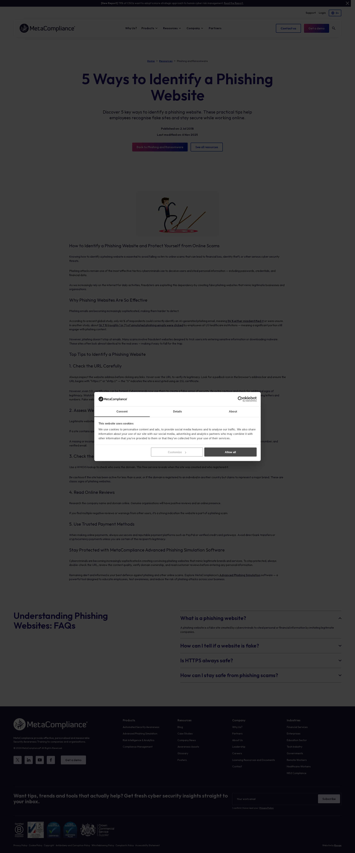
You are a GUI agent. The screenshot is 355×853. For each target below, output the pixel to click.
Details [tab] (177, 411)
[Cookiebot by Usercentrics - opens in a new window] (240, 399)
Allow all (230, 452)
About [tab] (233, 411)
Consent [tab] (122, 411)
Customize (175, 452)
